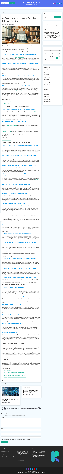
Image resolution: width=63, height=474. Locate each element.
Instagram (55, 3)
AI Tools (5, 380)
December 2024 (48, 101)
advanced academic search (14, 151)
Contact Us (3, 453)
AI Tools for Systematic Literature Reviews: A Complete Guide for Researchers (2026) (30, 391)
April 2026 (47, 74)
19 (50, 56)
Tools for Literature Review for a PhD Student (12, 373)
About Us (2, 454)
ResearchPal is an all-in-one (7, 147)
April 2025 (47, 94)
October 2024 (47, 103)
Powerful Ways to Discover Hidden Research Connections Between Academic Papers (53, 27)
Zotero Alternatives (7, 370)
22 (57, 56)
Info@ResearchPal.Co (5, 451)
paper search (22, 380)
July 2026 (47, 69)
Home (24, 7)
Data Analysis (4, 397)
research (26, 380)
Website (2, 435)
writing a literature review (19, 57)
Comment (3, 417)
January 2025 (47, 99)
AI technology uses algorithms (11, 125)
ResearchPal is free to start (25, 355)
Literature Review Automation (29, 388)
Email (2, 432)
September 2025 (48, 86)
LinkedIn (61, 3)
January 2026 (47, 79)
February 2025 (47, 98)
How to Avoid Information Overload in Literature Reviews (14, 372)
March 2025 (47, 96)
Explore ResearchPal (30, 7)
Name (2, 428)
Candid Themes (42, 472)
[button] (1, 217)
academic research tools (22, 205)
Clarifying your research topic (7, 289)
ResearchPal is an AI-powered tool (8, 345)
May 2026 (47, 72)
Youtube (59, 3)
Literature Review (5, 15)
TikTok (58, 3)
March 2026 (47, 76)
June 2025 (47, 91)
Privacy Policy (37, 7)
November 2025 (48, 82)
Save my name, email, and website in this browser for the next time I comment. (16, 439)
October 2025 (47, 84)
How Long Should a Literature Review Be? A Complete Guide (14, 375)
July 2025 (47, 89)
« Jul (52, 62)
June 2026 (47, 70)
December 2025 (48, 81)
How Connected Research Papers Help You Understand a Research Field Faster (53, 33)
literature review (17, 380)
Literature (12, 380)
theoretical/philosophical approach (22, 90)
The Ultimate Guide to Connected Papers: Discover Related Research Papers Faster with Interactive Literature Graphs (52, 36)
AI (3, 380)
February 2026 (47, 77)
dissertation (9, 380)
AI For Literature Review (6, 140)
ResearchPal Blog (31, 2)
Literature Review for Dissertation (10, 101)
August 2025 (47, 87)
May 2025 (47, 92)
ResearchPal (12, 24)
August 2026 (47, 67)
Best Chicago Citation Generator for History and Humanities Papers (51, 23)
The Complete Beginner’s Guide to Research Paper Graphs (51, 30)
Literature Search (7, 103)
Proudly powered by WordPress (24, 472)
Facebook (53, 3)
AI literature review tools (6, 131)
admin (9, 402)
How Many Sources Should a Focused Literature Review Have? (15, 377)
